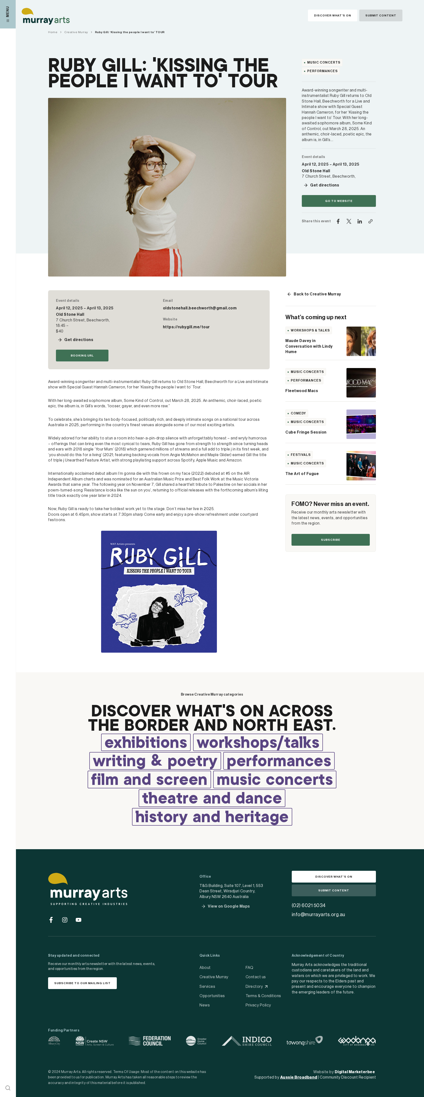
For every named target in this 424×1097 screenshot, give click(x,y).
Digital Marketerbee (355, 1072)
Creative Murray (213, 977)
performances (279, 762)
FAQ (249, 968)
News (204, 1005)
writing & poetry (155, 762)
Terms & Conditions (263, 996)
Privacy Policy (258, 1005)
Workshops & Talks (310, 330)
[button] (8, 1088)
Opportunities (212, 996)
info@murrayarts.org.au (318, 914)
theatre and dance (212, 799)
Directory (254, 987)
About (205, 968)
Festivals (301, 454)
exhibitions (146, 743)
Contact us (256, 977)
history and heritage (212, 818)
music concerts (275, 780)
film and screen (149, 780)
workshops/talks (258, 743)
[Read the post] (361, 341)
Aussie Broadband (298, 1077)
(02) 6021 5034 (309, 905)
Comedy (298, 413)
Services (207, 987)
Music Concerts (323, 62)
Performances (322, 71)
